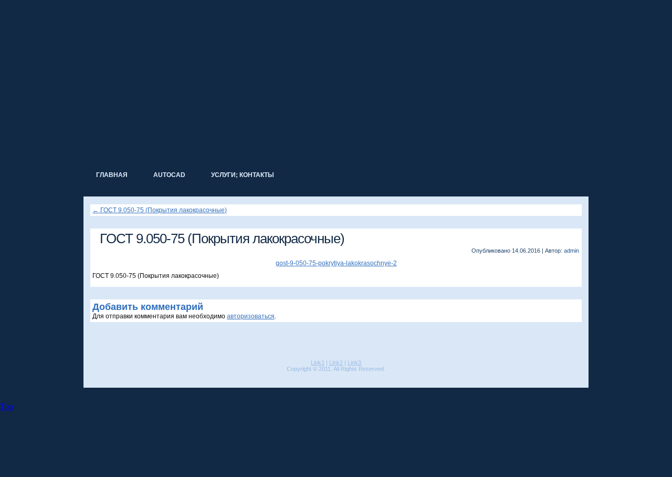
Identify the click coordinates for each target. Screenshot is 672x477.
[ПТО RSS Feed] (91, 377)
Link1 (317, 362)
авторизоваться (251, 316)
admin (571, 250)
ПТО (177, 78)
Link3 (354, 362)
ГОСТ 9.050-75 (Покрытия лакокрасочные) (159, 210)
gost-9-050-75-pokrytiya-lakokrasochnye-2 (336, 263)
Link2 (336, 362)
